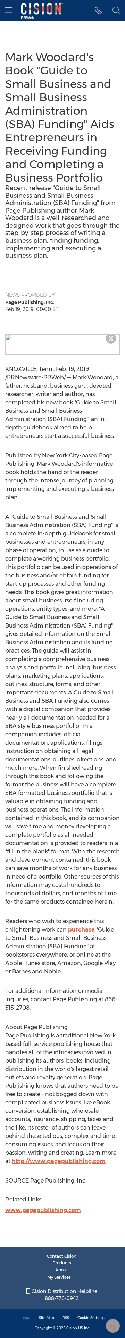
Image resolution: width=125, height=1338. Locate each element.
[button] (62, 337)
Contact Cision (61, 1256)
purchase (81, 929)
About (61, 1269)
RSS (65, 1318)
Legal (26, 1318)
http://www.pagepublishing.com (59, 1161)
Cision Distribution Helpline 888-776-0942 (63, 1294)
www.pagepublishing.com (43, 1210)
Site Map (46, 1318)
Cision (71, 1328)
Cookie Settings (91, 1318)
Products (61, 1262)
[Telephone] (98, 10)
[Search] (116, 10)
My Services (59, 1277)
